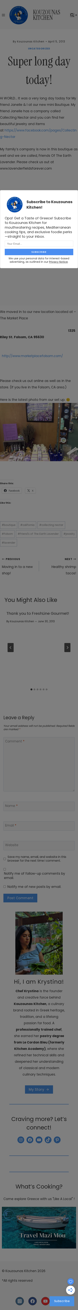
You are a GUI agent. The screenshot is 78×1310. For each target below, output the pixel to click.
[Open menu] (3, 15)
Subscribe (62, 1301)
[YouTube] (45, 1301)
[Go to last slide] (11, 647)
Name (11, 806)
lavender (8, 543)
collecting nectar (51, 525)
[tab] (31, 689)
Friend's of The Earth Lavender (38, 534)
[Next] (67, 647)
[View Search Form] (72, 15)
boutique (9, 525)
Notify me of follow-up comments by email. (34, 875)
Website (11, 845)
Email (10, 825)
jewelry (69, 534)
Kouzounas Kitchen (22, 621)
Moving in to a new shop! (17, 566)
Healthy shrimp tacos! (63, 566)
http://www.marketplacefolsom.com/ (32, 356)
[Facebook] (32, 1301)
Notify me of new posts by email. (34, 887)
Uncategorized (39, 48)
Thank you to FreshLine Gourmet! (37, 613)
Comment (14, 741)
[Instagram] (20, 1301)
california (27, 525)
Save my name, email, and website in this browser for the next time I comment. (37, 859)
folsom (7, 534)
